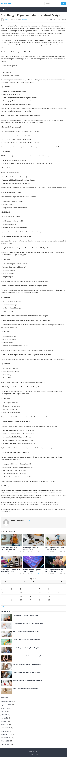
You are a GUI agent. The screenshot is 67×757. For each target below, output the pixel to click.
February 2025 (5, 728)
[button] (4, 9)
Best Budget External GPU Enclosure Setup (32, 548)
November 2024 (6, 738)
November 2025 (6, 702)
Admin (6, 19)
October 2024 (5, 741)
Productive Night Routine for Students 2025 (27, 672)
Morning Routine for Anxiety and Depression (27, 664)
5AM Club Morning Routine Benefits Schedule (27, 680)
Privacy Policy (34, 754)
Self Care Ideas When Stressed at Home (25, 631)
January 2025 (5, 731)
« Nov (2, 607)
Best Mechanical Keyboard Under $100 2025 (32, 570)
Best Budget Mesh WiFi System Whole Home (9, 548)
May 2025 (4, 718)
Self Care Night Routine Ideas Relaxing (25, 688)
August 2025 (5, 708)
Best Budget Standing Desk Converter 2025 (54, 548)
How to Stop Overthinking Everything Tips (26, 648)
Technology (24, 19)
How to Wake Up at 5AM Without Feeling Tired (28, 623)
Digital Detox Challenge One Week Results (26, 639)
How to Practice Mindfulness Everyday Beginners (28, 656)
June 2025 (4, 715)
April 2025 (4, 721)
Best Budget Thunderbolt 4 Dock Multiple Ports (10, 570)
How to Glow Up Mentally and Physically (25, 615)
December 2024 (6, 734)
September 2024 (6, 744)
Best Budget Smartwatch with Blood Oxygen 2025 (54, 570)
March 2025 (4, 725)
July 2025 (4, 711)
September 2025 (6, 705)
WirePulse (6, 3)
